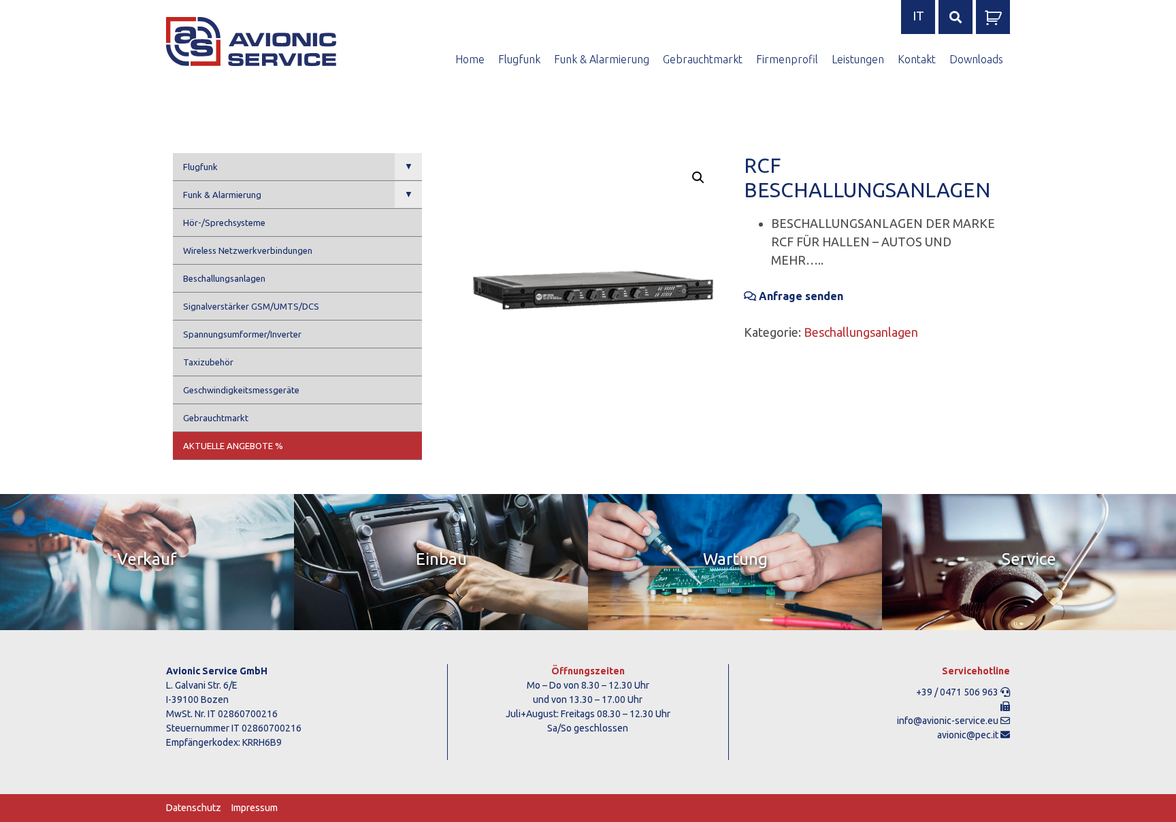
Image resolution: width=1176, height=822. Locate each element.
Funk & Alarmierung (601, 59)
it (918, 15)
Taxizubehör (208, 362)
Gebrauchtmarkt (702, 59)
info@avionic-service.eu (947, 720)
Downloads (976, 59)
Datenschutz (193, 807)
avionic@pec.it (967, 734)
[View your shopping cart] (993, 22)
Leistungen (858, 59)
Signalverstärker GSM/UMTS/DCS (251, 306)
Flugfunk (519, 59)
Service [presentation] (1029, 559)
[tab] (147, 562)
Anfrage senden (799, 296)
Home (470, 59)
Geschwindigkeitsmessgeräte (241, 390)
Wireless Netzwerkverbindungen (247, 250)
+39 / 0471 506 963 (957, 692)
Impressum (254, 807)
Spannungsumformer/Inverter (242, 334)
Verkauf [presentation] (147, 559)
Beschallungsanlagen (224, 278)
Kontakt (917, 59)
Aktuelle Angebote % (233, 445)
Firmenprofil (787, 59)
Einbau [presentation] (441, 559)
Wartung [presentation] (735, 559)
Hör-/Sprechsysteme (224, 222)
